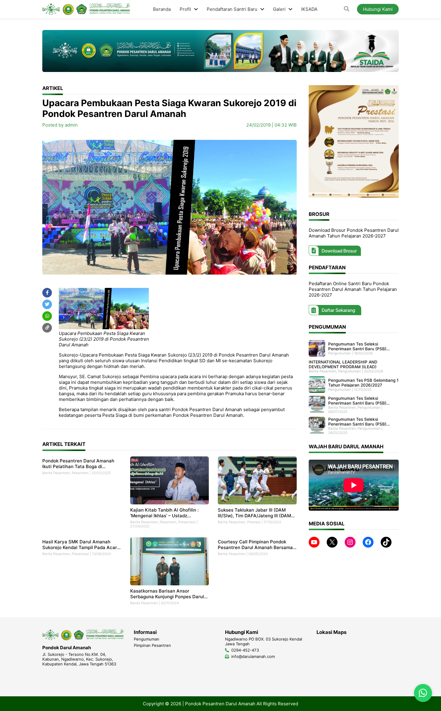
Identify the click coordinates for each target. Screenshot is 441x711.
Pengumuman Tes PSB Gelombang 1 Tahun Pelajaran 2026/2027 (363, 382)
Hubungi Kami (378, 9)
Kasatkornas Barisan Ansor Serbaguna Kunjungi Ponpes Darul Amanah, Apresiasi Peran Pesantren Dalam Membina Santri (169, 593)
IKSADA (309, 9)
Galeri (279, 9)
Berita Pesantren (56, 473)
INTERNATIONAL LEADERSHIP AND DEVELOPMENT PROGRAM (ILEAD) (343, 364)
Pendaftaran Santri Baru (232, 9)
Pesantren (80, 473)
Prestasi (253, 522)
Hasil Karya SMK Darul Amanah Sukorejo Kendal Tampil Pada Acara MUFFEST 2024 (81, 544)
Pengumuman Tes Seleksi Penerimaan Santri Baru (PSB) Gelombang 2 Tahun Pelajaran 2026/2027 (357, 346)
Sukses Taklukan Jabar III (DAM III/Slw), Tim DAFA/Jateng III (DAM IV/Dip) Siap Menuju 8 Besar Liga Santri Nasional (254, 512)
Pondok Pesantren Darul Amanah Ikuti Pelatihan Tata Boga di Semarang (78, 463)
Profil (185, 9)
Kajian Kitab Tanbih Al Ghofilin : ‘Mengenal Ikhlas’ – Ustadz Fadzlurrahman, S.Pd (164, 512)
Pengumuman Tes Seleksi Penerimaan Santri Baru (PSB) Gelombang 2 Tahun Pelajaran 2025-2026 (357, 421)
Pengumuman (339, 353)
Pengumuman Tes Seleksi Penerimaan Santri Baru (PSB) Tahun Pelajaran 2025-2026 (357, 400)
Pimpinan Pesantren (152, 645)
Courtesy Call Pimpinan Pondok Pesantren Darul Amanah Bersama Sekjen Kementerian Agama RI (255, 544)
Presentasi (187, 522)
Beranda (162, 9)
